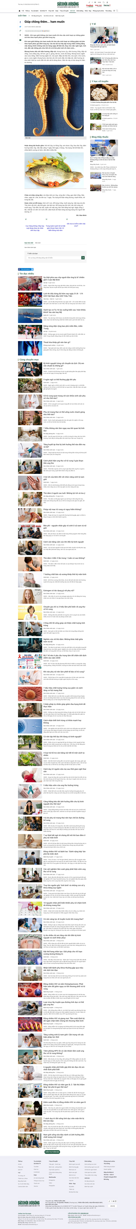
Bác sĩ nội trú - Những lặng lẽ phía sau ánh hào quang (110, 186)
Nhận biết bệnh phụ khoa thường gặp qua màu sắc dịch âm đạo (63, 969)
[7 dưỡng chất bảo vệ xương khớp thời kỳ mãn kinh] (30, 580)
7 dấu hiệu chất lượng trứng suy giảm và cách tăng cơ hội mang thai (63, 689)
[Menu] (114, 11)
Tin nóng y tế (21, 1175)
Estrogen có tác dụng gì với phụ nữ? (58, 590)
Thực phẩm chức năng (91, 1175)
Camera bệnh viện (23, 1186)
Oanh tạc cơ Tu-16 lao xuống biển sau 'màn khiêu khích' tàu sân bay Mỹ (64, 311)
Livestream (37, 1172)
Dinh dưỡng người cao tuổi (92, 1167)
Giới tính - (46, 382)
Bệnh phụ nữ (72, 1169)
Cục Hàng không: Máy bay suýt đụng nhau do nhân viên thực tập (35, 228)
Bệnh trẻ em (72, 1175)
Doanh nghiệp (107, 1169)
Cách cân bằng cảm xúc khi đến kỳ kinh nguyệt (63, 542)
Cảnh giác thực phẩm (90, 1172)
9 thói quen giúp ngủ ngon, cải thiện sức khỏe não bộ (110, 125)
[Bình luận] (20, 40)
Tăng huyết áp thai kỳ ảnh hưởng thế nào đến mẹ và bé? (64, 445)
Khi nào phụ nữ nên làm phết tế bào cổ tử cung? (64, 672)
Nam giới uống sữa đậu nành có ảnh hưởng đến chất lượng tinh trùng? (63, 1136)
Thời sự (27, 11)
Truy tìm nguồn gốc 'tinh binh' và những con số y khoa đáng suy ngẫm (64, 886)
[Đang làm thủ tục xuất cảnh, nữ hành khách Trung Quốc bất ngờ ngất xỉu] (104, 35)
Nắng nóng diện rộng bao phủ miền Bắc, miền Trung (63, 327)
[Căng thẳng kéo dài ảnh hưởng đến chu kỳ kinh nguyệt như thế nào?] (30, 807)
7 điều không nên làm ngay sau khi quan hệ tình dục (63, 429)
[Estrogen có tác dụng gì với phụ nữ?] (30, 596)
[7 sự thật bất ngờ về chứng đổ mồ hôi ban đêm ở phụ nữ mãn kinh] (30, 841)
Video (50, 1183)
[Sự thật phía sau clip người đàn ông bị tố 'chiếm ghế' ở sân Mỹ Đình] (30, 283)
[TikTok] (89, 2)
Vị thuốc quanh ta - (95, 105)
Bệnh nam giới (73, 1172)
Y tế (23, 11)
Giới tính (72, 11)
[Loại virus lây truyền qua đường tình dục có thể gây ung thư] (30, 1008)
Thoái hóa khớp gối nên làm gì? (56, 342)
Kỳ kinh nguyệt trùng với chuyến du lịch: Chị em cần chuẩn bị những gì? (63, 364)
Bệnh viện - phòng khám (55, 1167)
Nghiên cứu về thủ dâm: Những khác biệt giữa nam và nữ (63, 640)
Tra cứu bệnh (34, 11)
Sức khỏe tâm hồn (74, 1178)
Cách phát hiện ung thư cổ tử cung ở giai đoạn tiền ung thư (63, 462)
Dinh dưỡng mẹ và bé (90, 1164)
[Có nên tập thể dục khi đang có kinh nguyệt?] (30, 742)
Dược (56, 11)
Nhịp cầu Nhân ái (109, 1172)
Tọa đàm (36, 1166)
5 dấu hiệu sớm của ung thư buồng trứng (60, 785)
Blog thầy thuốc (100, 137)
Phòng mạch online (98, 11)
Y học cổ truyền (64, 11)
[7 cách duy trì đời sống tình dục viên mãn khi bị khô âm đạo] (30, 1124)
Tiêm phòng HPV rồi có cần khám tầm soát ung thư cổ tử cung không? (63, 1052)
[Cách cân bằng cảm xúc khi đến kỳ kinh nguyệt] (30, 548)
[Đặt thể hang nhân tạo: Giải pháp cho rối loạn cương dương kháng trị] (30, 957)
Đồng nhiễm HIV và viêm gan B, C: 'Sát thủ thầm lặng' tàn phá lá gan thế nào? (64, 1085)
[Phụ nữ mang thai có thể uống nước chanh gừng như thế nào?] (30, 418)
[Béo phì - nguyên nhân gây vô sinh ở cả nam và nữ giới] (30, 531)
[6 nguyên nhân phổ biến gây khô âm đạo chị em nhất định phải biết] (30, 1073)
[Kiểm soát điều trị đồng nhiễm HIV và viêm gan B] (30, 1108)
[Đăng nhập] (107, 2)
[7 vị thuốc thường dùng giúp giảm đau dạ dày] (104, 92)
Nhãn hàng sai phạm (109, 1166)
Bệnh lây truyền (60, 16)
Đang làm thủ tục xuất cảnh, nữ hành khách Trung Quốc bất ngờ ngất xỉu (102, 46)
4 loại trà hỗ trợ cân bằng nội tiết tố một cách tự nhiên (64, 754)
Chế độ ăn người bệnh (91, 1169)
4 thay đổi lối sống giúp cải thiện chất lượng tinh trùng (64, 624)
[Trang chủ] (19, 11)
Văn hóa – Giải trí (109, 1174)
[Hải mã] (56, 100)
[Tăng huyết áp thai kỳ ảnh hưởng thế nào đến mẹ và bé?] (30, 450)
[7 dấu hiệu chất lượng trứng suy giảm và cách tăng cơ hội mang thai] (30, 694)
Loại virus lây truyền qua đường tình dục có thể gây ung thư (63, 1003)
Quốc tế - (46, 315)
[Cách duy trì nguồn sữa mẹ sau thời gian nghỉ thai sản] (30, 775)
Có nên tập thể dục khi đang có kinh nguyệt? (62, 736)
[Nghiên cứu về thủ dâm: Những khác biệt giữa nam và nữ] (30, 645)
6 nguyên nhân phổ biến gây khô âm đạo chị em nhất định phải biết (63, 1068)
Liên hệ (112, 1206)
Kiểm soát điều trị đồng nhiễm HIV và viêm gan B (64, 1102)
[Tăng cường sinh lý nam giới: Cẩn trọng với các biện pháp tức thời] (30, 1040)
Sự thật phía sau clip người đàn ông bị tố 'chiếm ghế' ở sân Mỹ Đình (63, 278)
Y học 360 (51, 11)
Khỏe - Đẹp (88, 11)
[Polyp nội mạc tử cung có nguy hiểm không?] (30, 515)
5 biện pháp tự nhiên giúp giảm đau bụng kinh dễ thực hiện (64, 705)
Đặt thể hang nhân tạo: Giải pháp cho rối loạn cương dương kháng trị (62, 952)
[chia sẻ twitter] (20, 27)
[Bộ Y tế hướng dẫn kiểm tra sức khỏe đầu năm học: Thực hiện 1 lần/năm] (95, 60)
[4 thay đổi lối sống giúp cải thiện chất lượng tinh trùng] (30, 629)
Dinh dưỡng (80, 11)
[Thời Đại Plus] (107, 6)
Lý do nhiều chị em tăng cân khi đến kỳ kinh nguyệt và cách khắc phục (62, 936)
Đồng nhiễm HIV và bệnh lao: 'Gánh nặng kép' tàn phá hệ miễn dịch (64, 852)
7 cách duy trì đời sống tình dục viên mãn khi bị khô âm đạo (63, 1119)
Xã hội (19, 1164)
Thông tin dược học (39, 1180)
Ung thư (71, 1180)
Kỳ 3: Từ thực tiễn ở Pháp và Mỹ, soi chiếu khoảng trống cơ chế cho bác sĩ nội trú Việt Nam (102, 159)
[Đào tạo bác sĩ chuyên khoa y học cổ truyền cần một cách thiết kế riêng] (95, 175)
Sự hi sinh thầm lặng (23, 1184)
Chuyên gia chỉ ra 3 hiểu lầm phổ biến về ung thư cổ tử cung (64, 608)
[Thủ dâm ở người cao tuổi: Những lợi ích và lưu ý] (30, 499)
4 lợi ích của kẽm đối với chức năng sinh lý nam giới (63, 478)
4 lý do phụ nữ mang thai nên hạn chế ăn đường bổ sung (63, 819)
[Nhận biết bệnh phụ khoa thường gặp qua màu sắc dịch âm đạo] (30, 974)
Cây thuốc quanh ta (54, 1169)
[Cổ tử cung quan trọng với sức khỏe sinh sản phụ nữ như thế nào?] (30, 402)
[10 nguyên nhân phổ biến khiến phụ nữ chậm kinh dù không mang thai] (30, 909)
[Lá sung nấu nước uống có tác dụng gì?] (95, 116)
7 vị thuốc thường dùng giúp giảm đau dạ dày (103, 102)
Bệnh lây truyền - (48, 857)
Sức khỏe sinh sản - (49, 368)
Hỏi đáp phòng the (36, 16)
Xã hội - (45, 282)
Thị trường (108, 11)
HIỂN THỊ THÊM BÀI (52, 1152)
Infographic (52, 1185)
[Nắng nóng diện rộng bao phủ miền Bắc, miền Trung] (30, 332)
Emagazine (52, 1180)
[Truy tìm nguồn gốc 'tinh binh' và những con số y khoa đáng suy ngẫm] (30, 891)
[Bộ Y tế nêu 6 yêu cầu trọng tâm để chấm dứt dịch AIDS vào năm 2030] (30, 661)
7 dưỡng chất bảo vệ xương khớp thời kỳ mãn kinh (64, 574)
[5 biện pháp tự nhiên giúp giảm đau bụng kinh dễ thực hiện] (30, 710)
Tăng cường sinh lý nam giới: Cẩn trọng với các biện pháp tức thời (63, 1036)
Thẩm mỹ (71, 1189)
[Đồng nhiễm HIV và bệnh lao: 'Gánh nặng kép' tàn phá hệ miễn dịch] (30, 857)
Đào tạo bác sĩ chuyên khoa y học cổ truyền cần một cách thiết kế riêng (109, 174)
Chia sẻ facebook (25, 269)
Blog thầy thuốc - (95, 164)
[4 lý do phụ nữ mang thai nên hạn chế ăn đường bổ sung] (30, 824)
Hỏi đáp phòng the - (49, 433)
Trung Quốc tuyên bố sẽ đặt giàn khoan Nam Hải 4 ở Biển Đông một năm (55, 228)
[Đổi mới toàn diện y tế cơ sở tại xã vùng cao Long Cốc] (95, 71)
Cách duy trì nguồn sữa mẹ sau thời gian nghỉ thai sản (64, 770)
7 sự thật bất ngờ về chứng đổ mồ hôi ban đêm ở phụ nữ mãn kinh (64, 836)
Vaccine (36, 1186)
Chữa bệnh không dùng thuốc (55, 1173)
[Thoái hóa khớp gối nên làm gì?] (30, 348)
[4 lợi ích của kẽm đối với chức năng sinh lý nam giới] (30, 483)
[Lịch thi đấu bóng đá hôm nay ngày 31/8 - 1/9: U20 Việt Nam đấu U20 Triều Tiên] (30, 299)
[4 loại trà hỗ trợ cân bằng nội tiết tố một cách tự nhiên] (30, 759)
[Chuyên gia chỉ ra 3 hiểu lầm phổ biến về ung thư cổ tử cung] (30, 613)
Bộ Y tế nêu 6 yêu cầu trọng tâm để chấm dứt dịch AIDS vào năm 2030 (64, 656)
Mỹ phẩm (71, 1186)
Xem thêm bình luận (30, 247)
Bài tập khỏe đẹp (73, 1192)
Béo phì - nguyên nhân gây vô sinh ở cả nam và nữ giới (64, 527)
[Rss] (115, 1201)
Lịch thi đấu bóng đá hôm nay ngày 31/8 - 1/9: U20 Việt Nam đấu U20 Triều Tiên (63, 294)
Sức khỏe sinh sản (49, 16)
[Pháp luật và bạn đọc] (98, 6)
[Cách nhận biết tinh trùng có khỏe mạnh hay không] (30, 726)
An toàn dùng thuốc (39, 1178)
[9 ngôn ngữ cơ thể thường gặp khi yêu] (30, 385)
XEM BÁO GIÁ (84, 1213)
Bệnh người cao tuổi (74, 1164)
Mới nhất (37, 243)
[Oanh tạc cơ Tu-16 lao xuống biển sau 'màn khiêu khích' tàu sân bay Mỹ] (30, 316)
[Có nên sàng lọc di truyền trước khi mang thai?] (30, 925)
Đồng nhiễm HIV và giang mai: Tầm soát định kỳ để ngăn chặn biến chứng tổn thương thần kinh (64, 1019)
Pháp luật (20, 1167)
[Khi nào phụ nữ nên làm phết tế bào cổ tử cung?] (30, 677)
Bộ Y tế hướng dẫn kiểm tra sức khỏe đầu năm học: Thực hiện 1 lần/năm (110, 60)
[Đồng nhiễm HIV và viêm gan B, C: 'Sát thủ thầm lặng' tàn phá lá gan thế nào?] (30, 1090)
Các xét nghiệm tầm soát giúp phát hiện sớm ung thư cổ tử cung (64, 870)
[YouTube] (95, 2)
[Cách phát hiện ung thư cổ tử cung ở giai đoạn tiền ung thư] (30, 466)
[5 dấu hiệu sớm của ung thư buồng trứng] (30, 791)
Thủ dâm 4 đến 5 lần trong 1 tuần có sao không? (64, 558)
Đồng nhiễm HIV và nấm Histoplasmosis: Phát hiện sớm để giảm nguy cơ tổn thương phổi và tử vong (64, 986)
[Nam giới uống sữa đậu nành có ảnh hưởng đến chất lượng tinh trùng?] (30, 1140)
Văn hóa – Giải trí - (49, 299)
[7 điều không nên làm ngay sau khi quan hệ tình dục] (30, 434)
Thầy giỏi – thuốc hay (54, 1164)
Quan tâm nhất (29, 243)
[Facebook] (92, 2)
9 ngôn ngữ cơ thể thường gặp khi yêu (59, 379)
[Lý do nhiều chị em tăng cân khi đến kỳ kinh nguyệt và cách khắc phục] (30, 941)
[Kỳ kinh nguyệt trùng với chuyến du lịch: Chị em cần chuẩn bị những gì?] (30, 369)
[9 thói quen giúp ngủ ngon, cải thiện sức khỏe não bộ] (95, 126)
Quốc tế (20, 1169)
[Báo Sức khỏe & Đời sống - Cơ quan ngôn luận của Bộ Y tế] (68, 4)
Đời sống (106, 1179)
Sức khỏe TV (43, 11)
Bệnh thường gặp (73, 1167)
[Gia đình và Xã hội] (89, 6)
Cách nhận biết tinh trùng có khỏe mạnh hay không (62, 721)
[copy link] (20, 30)
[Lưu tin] (20, 35)
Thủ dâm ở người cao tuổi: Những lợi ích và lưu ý (64, 493)
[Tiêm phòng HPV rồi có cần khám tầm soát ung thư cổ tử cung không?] (30, 1057)
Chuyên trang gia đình (110, 1177)
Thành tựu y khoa (22, 1178)
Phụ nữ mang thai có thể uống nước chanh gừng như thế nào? (64, 413)
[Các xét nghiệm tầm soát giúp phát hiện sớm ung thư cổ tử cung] (30, 875)
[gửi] (83, 257)
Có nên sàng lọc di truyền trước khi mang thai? (63, 919)
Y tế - (91, 49)
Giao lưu (36, 1169)
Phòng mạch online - (50, 345)
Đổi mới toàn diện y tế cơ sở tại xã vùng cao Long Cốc (109, 70)
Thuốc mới (37, 1183)
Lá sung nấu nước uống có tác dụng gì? (109, 114)
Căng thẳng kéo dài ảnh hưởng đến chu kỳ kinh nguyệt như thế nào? (63, 802)
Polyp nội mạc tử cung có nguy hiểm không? (62, 509)
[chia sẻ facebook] (20, 22)
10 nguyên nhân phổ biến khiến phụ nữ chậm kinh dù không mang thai (64, 904)
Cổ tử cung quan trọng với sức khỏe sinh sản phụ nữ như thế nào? (64, 397)
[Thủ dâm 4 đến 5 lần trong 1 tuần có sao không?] (30, 564)
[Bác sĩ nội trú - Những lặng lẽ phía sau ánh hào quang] (95, 188)
